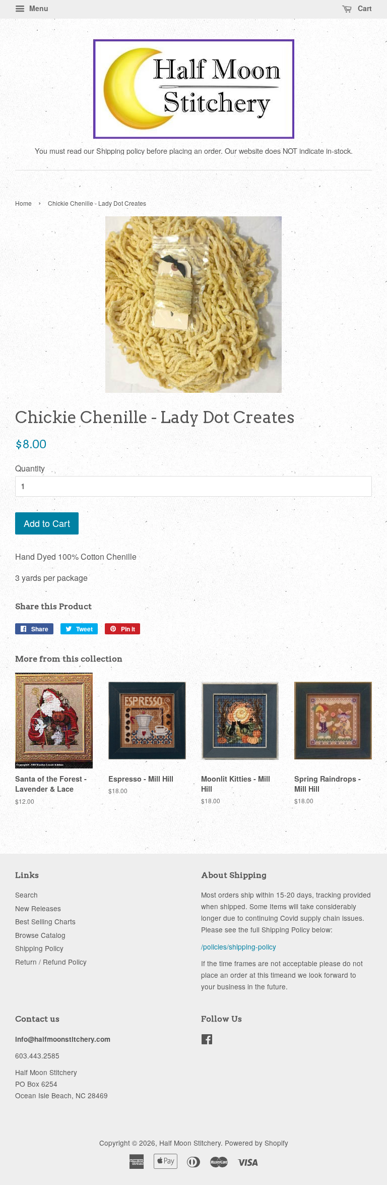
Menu (37, 8)
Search (26, 895)
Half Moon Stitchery (190, 1143)
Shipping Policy (39, 948)
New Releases (38, 908)
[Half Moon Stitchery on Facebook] (207, 1041)
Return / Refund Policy (51, 962)
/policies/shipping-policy (238, 946)
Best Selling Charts (45, 921)
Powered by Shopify (256, 1143)
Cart (364, 8)
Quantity (30, 468)
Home (23, 203)
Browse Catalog (40, 935)
